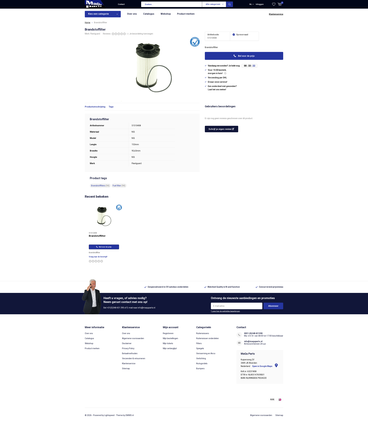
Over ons (132, 13)
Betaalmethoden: (130, 353)
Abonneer (273, 306)
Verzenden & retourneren (133, 358)
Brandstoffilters (100, 185)
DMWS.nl (130, 415)
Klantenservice (276, 14)
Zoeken (229, 4)
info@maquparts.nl (253, 341)
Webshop (166, 13)
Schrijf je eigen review (220, 129)
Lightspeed (109, 415)
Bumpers (200, 368)
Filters (199, 343)
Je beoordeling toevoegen (141, 34)
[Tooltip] (225, 73)
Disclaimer (127, 343)
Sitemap (126, 368)
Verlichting (201, 358)
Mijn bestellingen (170, 338)
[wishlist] (273, 4)
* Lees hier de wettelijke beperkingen (225, 311)
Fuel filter (119, 185)
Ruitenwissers (202, 333)
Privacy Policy (128, 348)
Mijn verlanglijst (170, 348)
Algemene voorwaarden (133, 338)
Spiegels (200, 348)
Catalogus (148, 13)
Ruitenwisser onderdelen (207, 338)
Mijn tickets (168, 343)
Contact (121, 4)
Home (87, 22)
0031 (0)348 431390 (253, 333)
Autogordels (201, 363)
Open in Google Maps (262, 366)
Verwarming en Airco (205, 353)
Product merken (185, 13)
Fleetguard (95, 34)
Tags (111, 107)
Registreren (168, 333)
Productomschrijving (95, 107)
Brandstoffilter (97, 235)
